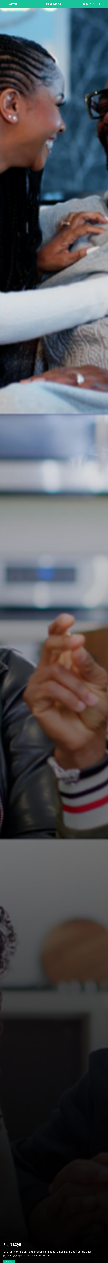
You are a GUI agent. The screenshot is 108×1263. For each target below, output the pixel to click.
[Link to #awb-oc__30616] (4, 4)
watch (13, 4)
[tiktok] (93, 4)
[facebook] (81, 4)
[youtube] (90, 4)
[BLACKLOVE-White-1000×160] (54, 4)
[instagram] (87, 4)
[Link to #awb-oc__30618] (103, 4)
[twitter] (84, 4)
